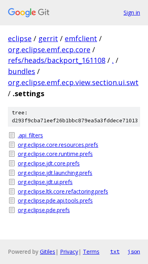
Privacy (69, 251)
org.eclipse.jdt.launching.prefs (55, 173)
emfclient (81, 38)
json (133, 251)
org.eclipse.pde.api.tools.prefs (55, 200)
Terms (91, 251)
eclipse (20, 38)
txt (115, 251)
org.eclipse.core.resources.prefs (58, 144)
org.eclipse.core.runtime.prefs (55, 154)
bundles (21, 71)
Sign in (132, 12)
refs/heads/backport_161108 (56, 60)
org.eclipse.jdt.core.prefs (49, 163)
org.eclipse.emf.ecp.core (49, 49)
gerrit (48, 38)
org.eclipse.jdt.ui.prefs (45, 182)
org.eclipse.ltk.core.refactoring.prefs (63, 191)
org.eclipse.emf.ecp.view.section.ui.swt (73, 82)
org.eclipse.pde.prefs (44, 210)
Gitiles (47, 251)
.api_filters (30, 135)
